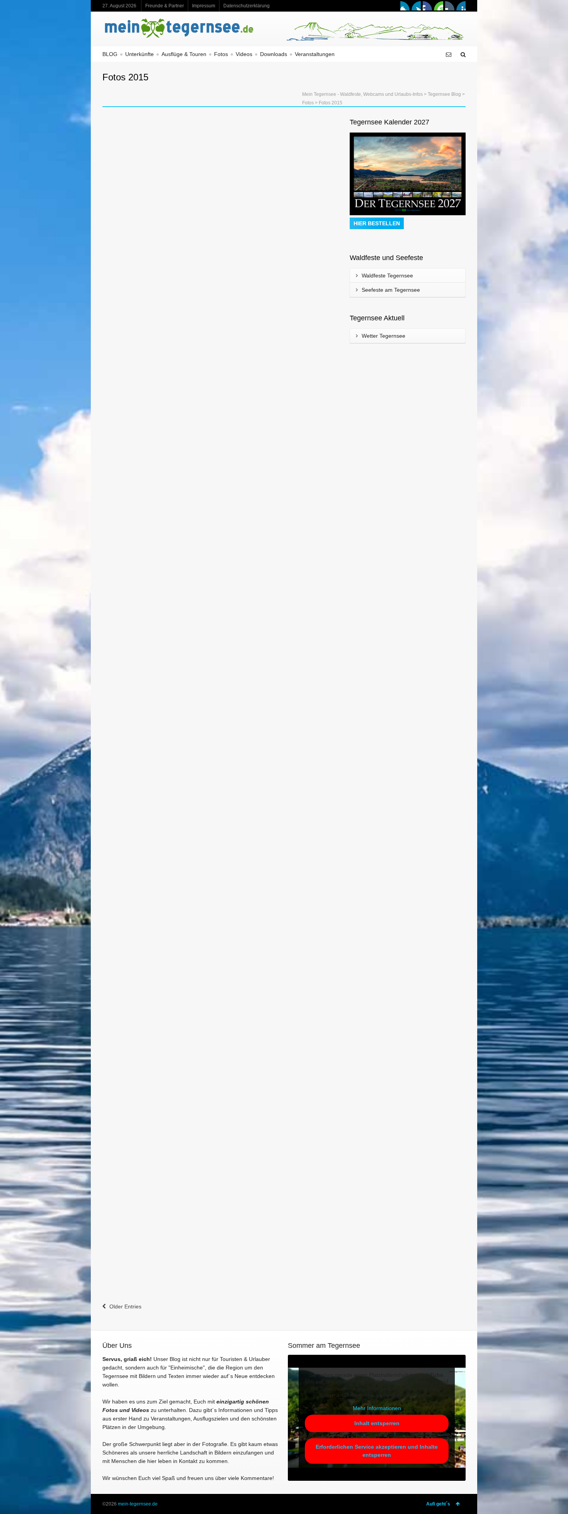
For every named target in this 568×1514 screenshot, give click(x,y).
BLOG (109, 54)
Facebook (405, 5)
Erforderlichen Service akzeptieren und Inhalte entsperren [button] (377, 1451)
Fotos (221, 54)
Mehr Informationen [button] (377, 1408)
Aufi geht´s (438, 1504)
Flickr (449, 5)
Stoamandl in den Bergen (145, 716)
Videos (244, 54)
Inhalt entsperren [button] (377, 1423)
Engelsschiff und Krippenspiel (151, 210)
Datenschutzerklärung (246, 6)
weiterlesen (124, 345)
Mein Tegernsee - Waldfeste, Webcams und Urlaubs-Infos (362, 94)
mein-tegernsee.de (138, 1504)
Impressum (203, 6)
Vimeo (427, 5)
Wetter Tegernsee (383, 336)
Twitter (416, 5)
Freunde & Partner (164, 6)
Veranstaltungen (315, 54)
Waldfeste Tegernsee (387, 275)
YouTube (438, 5)
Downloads (273, 54)
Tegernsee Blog (444, 94)
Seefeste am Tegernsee (391, 290)
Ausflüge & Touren (184, 54)
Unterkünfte (139, 54)
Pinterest (461, 5)
